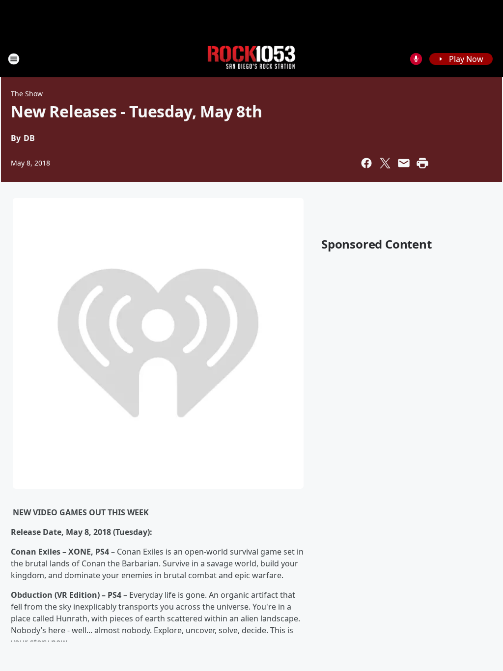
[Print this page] (422, 163)
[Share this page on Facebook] (366, 163)
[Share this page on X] (385, 163)
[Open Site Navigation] (14, 59)
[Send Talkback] (416, 59)
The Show (27, 93)
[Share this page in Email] (404, 163)
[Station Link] (251, 59)
